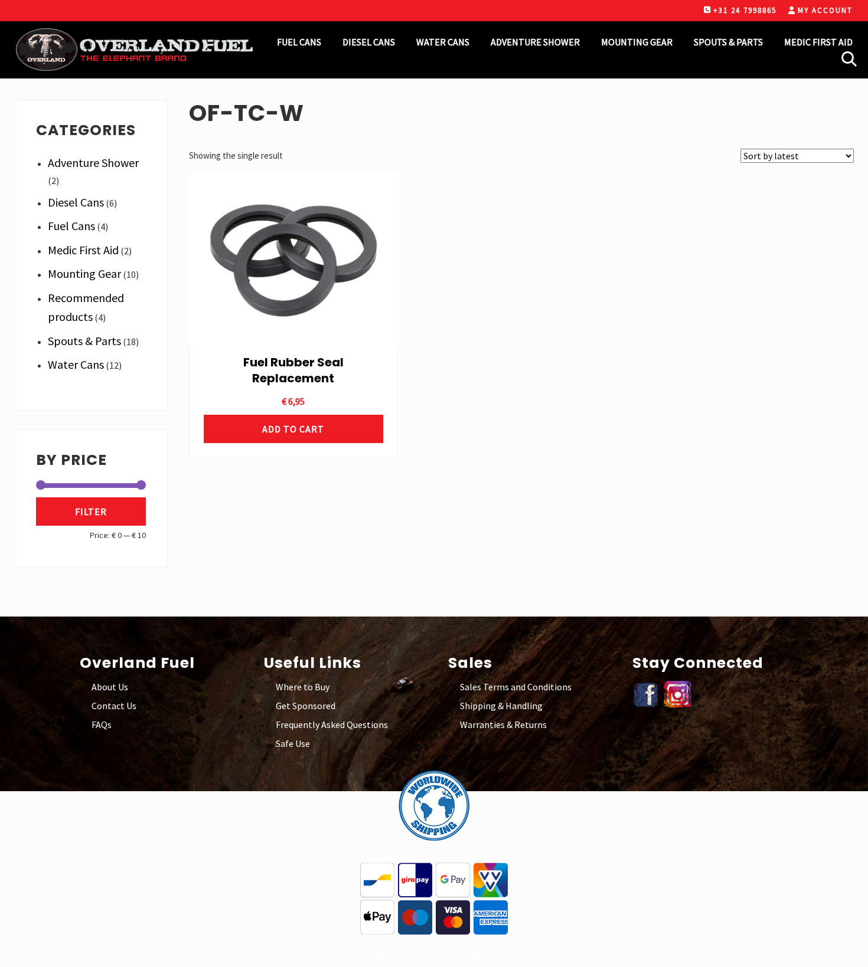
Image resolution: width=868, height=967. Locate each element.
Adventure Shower (93, 162)
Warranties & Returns (503, 724)
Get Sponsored (305, 706)
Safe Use (293, 743)
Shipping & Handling (501, 706)
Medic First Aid (83, 249)
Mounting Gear (84, 273)
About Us (110, 687)
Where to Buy (302, 687)
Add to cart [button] (293, 429)
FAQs (102, 724)
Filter (91, 511)
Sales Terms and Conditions (516, 687)
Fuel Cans (71, 225)
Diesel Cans (76, 202)
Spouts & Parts (84, 340)
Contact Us (114, 706)
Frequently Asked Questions (332, 724)
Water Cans (76, 364)
